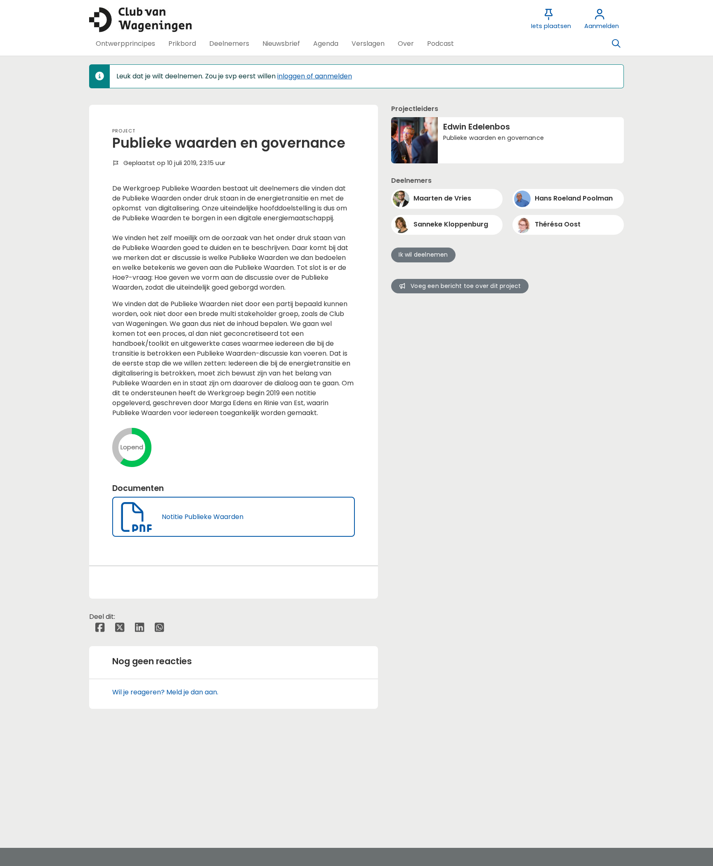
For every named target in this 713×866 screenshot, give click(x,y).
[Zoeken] (616, 44)
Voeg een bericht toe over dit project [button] (466, 286)
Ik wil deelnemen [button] (423, 254)
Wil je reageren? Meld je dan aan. (165, 692)
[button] (125, 43)
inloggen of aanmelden (314, 76)
